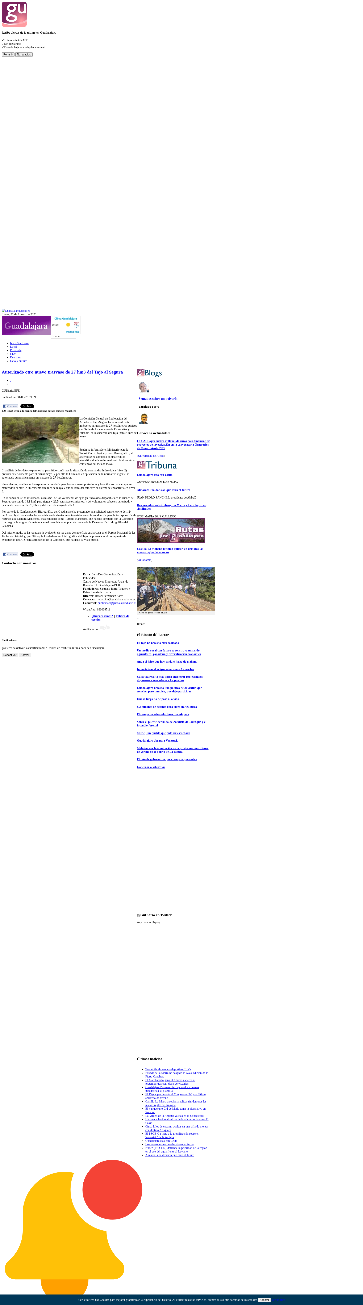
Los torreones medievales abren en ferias (169, 1144)
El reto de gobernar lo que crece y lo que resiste (167, 759)
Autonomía (144, 560)
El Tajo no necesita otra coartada (158, 643)
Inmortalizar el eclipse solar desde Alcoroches (165, 669)
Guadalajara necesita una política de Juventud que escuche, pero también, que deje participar (169, 689)
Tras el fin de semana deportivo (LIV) (168, 1069)
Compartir (12, 406)
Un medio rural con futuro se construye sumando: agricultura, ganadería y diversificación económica (169, 652)
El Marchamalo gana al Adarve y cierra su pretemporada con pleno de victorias (170, 1081)
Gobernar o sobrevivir (151, 767)
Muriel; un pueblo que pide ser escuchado (163, 733)
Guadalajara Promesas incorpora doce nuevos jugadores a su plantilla (172, 1088)
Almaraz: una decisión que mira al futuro (163, 490)
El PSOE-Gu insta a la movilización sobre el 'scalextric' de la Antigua (172, 1135)
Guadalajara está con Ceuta (154, 474)
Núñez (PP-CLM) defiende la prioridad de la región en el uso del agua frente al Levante (176, 1149)
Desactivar (9, 654)
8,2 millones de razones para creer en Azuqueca (167, 706)
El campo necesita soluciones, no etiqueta (163, 714)
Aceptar (264, 1299)
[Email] (10, 383)
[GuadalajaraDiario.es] (16, 310)
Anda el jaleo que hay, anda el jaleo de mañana (167, 661)
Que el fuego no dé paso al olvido (158, 699)
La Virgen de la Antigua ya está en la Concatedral (174, 1115)
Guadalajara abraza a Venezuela (157, 740)
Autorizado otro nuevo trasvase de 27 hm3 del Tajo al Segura (62, 372)
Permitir (8, 54)
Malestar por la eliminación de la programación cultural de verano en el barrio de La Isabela (173, 749)
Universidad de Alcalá (151, 455)
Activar (25, 654)
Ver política (278, 1299)
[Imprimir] (10, 380)
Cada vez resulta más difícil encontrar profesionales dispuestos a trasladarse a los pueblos (170, 678)
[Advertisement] (18, 120)
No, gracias (24, 54)
